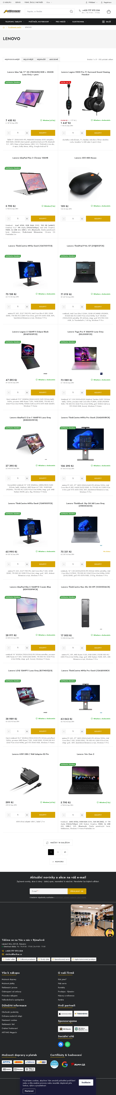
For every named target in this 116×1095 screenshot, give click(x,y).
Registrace (107, 2)
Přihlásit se (76, 891)
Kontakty (61, 987)
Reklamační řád (8, 1024)
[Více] (106, 21)
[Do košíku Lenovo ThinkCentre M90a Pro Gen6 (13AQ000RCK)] (98, 478)
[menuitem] (14, 21)
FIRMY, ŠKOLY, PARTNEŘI (34, 2)
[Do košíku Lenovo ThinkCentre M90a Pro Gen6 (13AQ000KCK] (98, 731)
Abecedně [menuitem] (53, 59)
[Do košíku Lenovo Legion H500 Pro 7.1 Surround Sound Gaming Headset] (98, 133)
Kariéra (61, 999)
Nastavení (29, 1091)
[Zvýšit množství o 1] (27, 133)
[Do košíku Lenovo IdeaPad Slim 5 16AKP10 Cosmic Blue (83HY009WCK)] (43, 648)
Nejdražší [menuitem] (41, 59)
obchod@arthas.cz (13, 954)
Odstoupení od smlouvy (11, 991)
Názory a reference (66, 995)
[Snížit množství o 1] (9, 133)
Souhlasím (86, 1082)
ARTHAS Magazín (9, 1032)
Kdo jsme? (62, 979)
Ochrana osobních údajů (12, 1016)
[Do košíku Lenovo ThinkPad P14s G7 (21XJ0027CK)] (98, 307)
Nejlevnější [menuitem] (28, 59)
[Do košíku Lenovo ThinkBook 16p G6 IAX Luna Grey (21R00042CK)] (98, 564)
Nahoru (59, 862)
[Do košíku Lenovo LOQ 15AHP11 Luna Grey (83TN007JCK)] (43, 731)
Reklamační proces (9, 987)
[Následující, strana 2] (58, 852)
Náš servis (62, 983)
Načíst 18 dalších (60, 843)
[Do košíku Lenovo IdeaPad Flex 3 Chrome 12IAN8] (43, 218)
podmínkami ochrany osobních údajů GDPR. (70, 897)
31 (65, 852)
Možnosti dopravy (9, 979)
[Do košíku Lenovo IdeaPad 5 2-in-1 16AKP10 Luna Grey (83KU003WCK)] (43, 478)
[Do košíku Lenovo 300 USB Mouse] (98, 219)
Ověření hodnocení (10, 1028)
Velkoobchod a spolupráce (13, 999)
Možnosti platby (8, 983)
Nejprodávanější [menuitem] (12, 59)
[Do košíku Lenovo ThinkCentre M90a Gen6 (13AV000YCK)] (43, 564)
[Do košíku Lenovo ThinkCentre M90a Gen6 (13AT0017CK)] (43, 307)
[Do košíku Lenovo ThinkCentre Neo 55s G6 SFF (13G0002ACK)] (98, 648)
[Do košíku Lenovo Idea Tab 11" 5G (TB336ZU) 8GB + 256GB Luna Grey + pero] (43, 133)
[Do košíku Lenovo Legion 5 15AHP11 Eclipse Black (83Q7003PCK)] (43, 392)
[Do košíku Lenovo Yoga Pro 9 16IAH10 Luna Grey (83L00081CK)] (98, 392)
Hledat (71, 11)
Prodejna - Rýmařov (66, 991)
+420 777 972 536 (91, 10)
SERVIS (18, 2)
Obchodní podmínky (10, 1012)
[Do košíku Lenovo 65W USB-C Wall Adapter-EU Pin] (43, 815)
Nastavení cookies (9, 1020)
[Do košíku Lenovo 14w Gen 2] (98, 815)
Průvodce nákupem (9, 995)
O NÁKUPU (7, 2)
